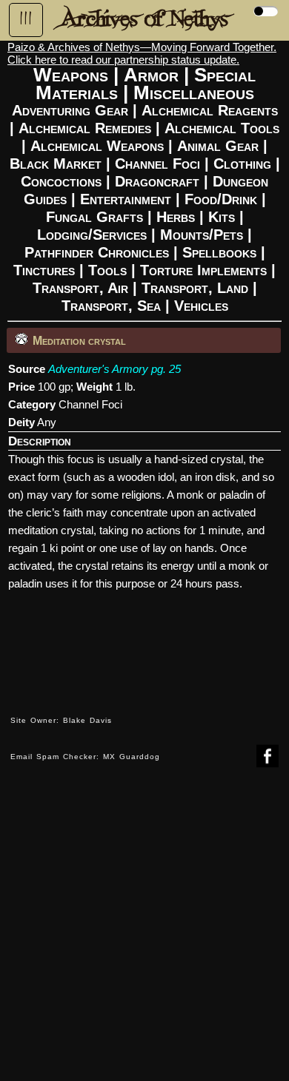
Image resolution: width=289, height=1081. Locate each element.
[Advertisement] (144, 935)
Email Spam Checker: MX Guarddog (85, 756)
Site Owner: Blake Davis (61, 720)
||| (26, 18)
